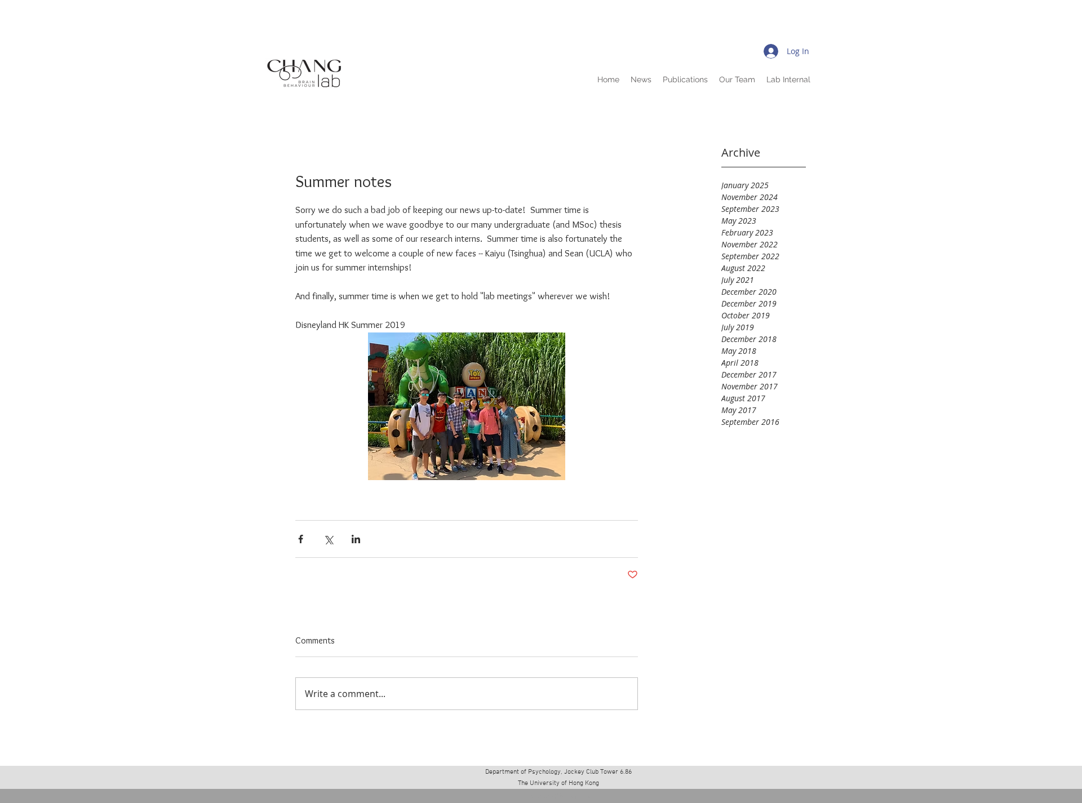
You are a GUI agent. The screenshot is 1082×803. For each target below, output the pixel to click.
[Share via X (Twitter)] (328, 539)
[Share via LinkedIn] (356, 539)
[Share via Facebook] (300, 539)
